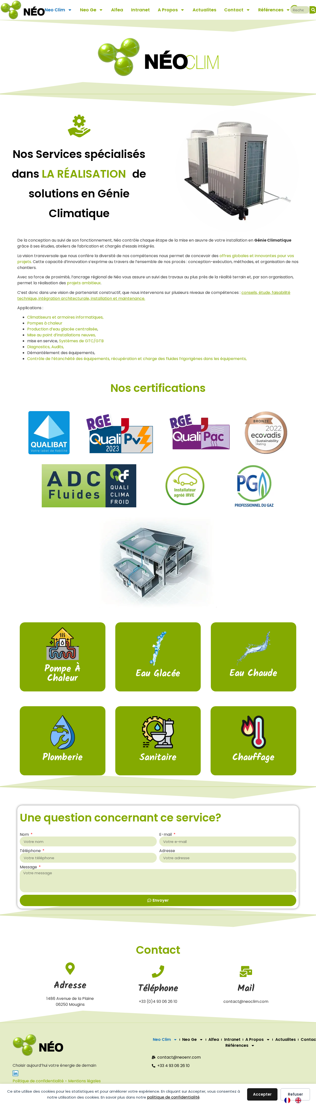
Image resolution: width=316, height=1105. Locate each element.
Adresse (167, 851)
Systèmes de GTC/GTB (81, 341)
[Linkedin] (15, 1073)
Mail (245, 988)
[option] (299, 1100)
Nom (25, 835)
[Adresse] (70, 968)
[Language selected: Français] (295, 1100)
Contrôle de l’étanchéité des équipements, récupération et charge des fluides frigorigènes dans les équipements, (137, 359)
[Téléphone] (158, 971)
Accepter (262, 1094)
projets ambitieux (84, 283)
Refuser (295, 1094)
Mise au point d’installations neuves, (61, 335)
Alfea (117, 10)
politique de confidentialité (173, 1097)
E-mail (166, 835)
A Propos (168, 10)
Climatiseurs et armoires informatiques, (65, 317)
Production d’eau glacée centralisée (62, 329)
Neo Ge (88, 10)
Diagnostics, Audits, (45, 347)
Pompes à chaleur (44, 323)
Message (29, 867)
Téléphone (31, 851)
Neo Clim (55, 10)
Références (270, 10)
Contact (233, 10)
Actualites (204, 10)
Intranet (140, 10)
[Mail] (246, 971)
